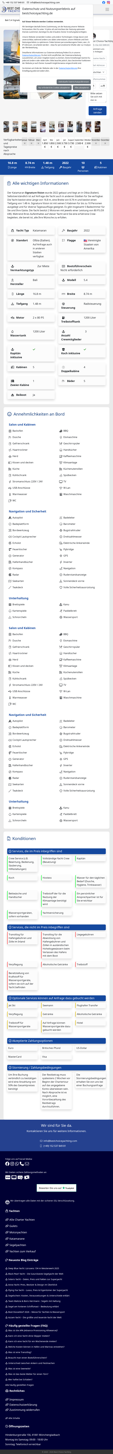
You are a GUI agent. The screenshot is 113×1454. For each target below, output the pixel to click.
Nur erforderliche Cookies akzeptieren (54, 87)
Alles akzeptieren (82, 87)
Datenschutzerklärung (31, 55)
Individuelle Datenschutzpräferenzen (74, 81)
